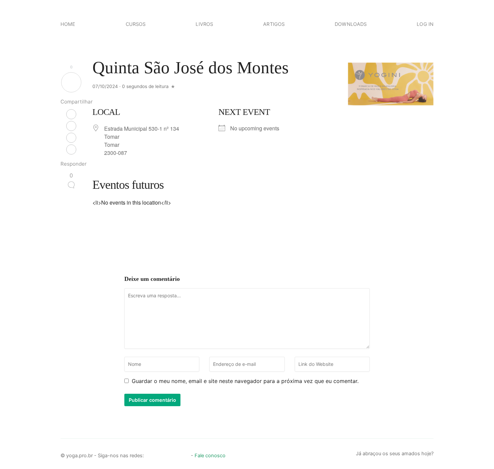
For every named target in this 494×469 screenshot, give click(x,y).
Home (67, 24)
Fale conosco (210, 456)
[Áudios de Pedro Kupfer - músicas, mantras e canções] (184, 454)
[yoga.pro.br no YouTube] (173, 454)
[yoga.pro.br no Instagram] (161, 454)
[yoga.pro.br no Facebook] (150, 454)
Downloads (351, 24)
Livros (204, 24)
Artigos (274, 24)
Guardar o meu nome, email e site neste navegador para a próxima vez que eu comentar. (245, 381)
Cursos (136, 24)
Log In (425, 24)
